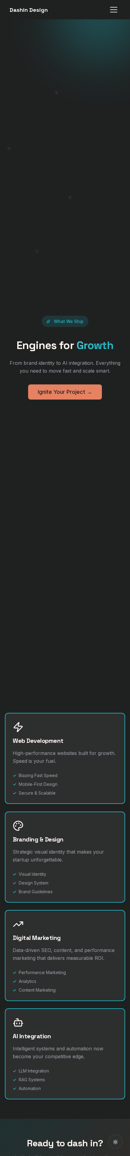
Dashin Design (29, 9)
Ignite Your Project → (65, 392)
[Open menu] (113, 9)
